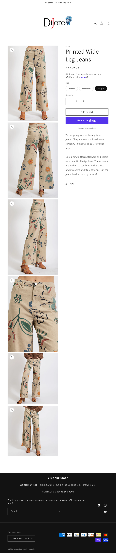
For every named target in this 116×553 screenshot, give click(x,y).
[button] (6, 23)
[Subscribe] (58, 511)
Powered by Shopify (27, 549)
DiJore (16, 549)
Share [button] (71, 183)
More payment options (87, 128)
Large (101, 88)
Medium (88, 89)
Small (73, 89)
